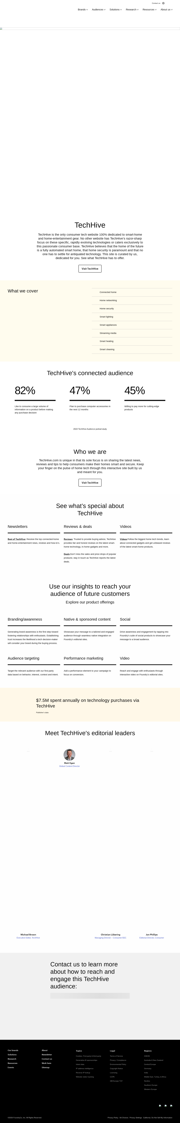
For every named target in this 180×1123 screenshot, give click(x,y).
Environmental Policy (118, 1064)
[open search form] (170, 3)
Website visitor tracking (85, 1077)
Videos (123, 539)
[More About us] (172, 10)
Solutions (115, 9)
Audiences (97, 9)
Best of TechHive (16, 539)
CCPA (112, 1077)
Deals (67, 554)
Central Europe (150, 1064)
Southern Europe (150, 1085)
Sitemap (45, 1067)
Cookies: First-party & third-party (88, 1056)
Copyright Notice (116, 1068)
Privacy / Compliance (118, 1060)
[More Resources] (156, 10)
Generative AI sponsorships (86, 1060)
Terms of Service (116, 1056)
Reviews (68, 539)
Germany (147, 1068)
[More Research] (138, 10)
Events (11, 1067)
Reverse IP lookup (83, 1073)
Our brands (13, 1050)
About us (165, 9)
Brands (82, 9)
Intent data (80, 1064)
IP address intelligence (84, 1068)
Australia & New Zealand (153, 1060)
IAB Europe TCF (116, 1081)
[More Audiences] (104, 10)
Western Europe (150, 1089)
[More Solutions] (121, 10)
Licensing (113, 1073)
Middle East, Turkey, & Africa (155, 1077)
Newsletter (47, 1054)
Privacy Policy (113, 1118)
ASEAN (147, 1056)
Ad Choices (124, 1118)
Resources (148, 9)
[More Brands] (87, 10)
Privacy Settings (136, 1118)
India (146, 1073)
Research (131, 9)
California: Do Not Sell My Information (157, 1118)
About (45, 1050)
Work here (46, 1063)
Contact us (156, 3)
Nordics (147, 1081)
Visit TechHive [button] (92, 268)
